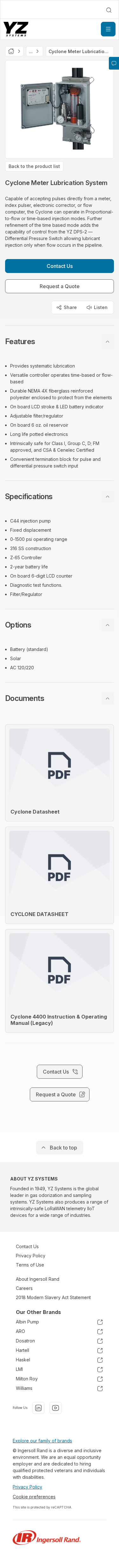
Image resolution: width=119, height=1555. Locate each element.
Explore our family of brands (42, 1440)
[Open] (108, 29)
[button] (59, 341)
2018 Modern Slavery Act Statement (53, 1297)
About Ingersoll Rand (37, 1279)
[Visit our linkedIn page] (38, 1408)
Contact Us (27, 1246)
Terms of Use (30, 1264)
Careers (24, 1288)
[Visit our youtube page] (56, 1408)
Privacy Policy (30, 1255)
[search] (109, 10)
